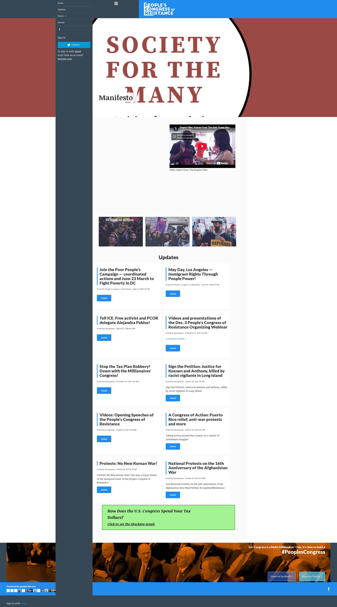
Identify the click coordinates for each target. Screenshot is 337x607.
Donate (57, 22)
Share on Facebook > (282, 576)
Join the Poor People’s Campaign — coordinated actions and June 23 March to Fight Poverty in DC (127, 276)
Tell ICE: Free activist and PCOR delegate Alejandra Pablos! (129, 320)
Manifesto (116, 97)
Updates (58, 9)
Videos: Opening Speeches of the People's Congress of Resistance (127, 419)
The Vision (169, 219)
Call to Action (122, 219)
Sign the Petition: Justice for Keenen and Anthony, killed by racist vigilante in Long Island (196, 371)
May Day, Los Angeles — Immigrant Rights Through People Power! (193, 274)
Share (104, 298)
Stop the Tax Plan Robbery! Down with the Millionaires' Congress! (125, 371)
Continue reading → (177, 338)
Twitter (72, 44)
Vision (57, 15)
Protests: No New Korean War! (128, 463)
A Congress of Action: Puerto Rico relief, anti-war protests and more (195, 419)
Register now (62, 58)
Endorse (216, 219)
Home (57, 3)
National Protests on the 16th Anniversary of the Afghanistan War (197, 468)
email (75, 51)
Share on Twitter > (312, 576)
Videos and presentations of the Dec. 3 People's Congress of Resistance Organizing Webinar (197, 322)
